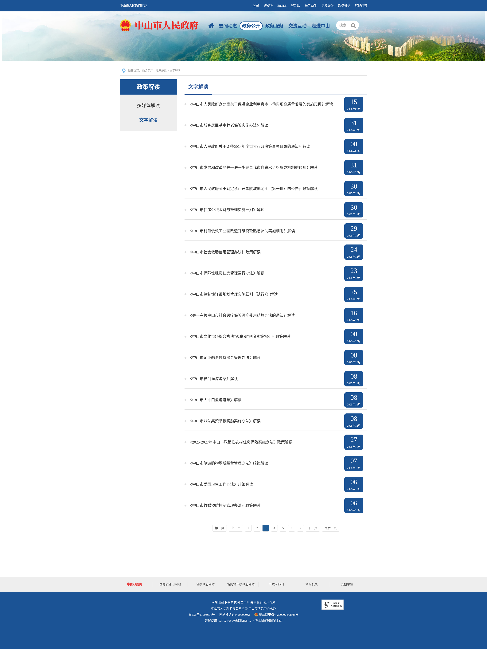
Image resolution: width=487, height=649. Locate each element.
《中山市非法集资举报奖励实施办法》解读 (224, 421)
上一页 (235, 528)
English (281, 5)
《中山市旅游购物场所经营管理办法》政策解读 (228, 463)
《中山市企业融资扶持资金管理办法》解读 (224, 358)
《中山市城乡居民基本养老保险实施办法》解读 (228, 125)
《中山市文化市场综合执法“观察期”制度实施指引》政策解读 (239, 336)
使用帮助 (269, 602)
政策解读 (161, 70)
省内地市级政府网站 (241, 584)
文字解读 (175, 70)
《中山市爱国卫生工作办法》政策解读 (220, 484)
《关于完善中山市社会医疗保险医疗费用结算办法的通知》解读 (241, 315)
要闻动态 (228, 25)
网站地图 (218, 602)
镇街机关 (312, 584)
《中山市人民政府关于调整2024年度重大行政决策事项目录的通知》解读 (249, 146)
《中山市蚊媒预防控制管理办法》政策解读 (224, 505)
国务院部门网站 (170, 584)
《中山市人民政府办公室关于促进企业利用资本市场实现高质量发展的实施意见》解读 (260, 104)
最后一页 (331, 528)
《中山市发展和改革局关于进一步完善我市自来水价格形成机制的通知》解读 (253, 168)
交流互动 (297, 25)
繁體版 (268, 5)
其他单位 (347, 584)
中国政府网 (134, 584)
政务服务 (274, 25)
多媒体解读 (148, 105)
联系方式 (230, 602)
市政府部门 (276, 584)
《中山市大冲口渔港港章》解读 (215, 400)
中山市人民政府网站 (133, 5)
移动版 (295, 5)
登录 (256, 5)
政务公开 (251, 25)
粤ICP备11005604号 (202, 614)
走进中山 (321, 25)
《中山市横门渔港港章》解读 (213, 379)
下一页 (312, 528)
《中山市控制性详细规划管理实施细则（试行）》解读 (233, 294)
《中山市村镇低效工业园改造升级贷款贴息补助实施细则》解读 (241, 231)
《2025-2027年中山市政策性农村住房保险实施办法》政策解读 (240, 442)
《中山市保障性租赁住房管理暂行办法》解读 (226, 273)
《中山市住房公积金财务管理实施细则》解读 (226, 210)
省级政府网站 (205, 584)
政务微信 (344, 5)
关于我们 (256, 602)
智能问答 (361, 5)
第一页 (219, 528)
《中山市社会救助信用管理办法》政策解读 (224, 252)
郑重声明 (243, 602)
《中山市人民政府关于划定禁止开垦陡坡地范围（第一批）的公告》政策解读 (253, 189)
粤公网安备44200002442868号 (278, 614)
